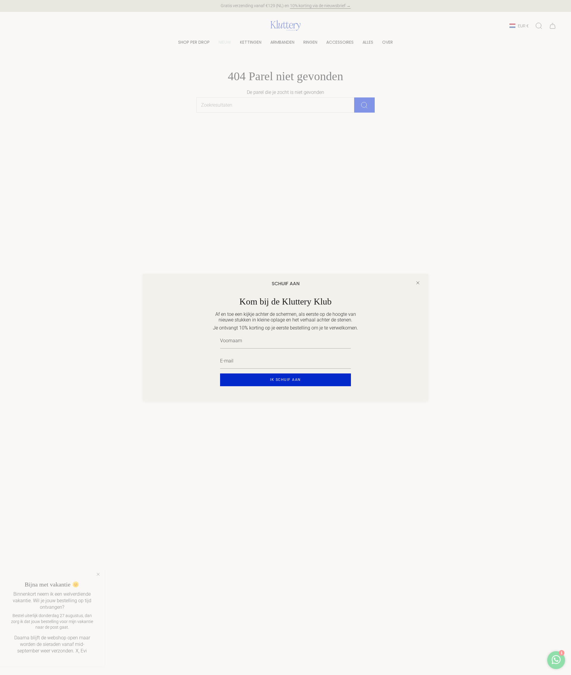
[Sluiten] (417, 282)
